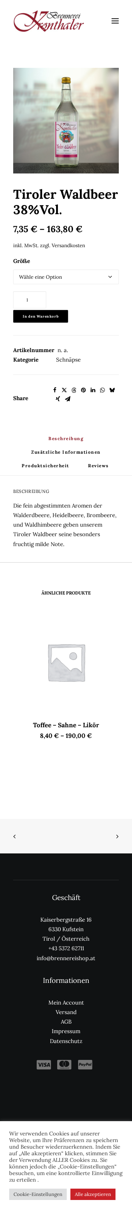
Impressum (66, 1031)
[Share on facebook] (54, 390)
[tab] (66, 455)
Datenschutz (66, 1041)
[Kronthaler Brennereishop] (48, 21)
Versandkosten (68, 245)
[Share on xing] (58, 399)
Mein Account (66, 1002)
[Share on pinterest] (83, 390)
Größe (21, 260)
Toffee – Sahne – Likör (66, 725)
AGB (66, 1021)
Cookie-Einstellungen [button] (38, 1194)
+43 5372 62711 (66, 948)
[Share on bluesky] (111, 390)
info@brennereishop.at (66, 958)
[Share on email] (67, 399)
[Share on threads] (73, 390)
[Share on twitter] (64, 390)
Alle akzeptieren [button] (93, 1194)
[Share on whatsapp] (102, 390)
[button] (115, 21)
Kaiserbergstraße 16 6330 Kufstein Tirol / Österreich (66, 929)
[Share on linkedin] (92, 390)
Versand (66, 1012)
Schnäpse (68, 359)
